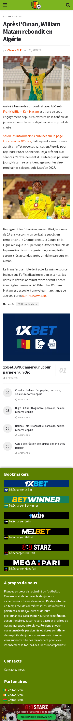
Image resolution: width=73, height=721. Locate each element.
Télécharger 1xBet (20, 490)
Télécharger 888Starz (21, 553)
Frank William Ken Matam (21, 111)
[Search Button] (68, 5)
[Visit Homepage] (36, 5)
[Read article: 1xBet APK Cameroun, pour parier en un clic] (36, 337)
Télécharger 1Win (19, 521)
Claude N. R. (15, 50)
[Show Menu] (5, 5)
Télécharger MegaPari (22, 569)
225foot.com (16, 695)
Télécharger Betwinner (23, 505)
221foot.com (16, 690)
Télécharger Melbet (20, 537)
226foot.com (16, 700)
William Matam (27, 304)
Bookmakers (16, 474)
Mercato (18, 16)
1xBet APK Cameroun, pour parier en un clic (26, 369)
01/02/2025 (35, 50)
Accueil (7, 16)
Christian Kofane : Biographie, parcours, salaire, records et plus (38, 392)
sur (34, 296)
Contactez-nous (14, 669)
